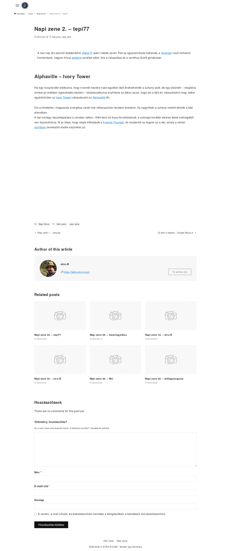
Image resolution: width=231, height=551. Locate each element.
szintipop (40, 127)
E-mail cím (42, 486)
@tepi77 (87, 53)
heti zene (56, 36)
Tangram (166, 53)
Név (37, 472)
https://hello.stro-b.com (76, 272)
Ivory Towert (63, 97)
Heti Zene (108, 540)
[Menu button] (17, 5)
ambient (77, 58)
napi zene (66, 36)
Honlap (39, 500)
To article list (179, 271)
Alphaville (99, 97)
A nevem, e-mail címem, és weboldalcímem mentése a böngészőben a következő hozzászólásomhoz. (102, 514)
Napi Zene (44, 224)
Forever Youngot (113, 122)
